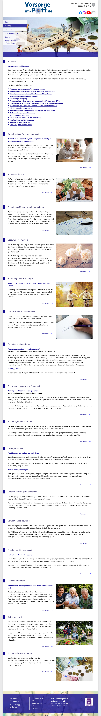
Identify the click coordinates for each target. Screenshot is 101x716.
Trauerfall (8, 29)
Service (7, 37)
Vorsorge (8, 26)
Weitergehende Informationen (10, 42)
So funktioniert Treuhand (19, 115)
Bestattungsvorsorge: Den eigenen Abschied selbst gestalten (33, 106)
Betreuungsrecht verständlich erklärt (24, 96)
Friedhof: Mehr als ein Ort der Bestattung (25, 118)
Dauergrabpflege (15, 448)
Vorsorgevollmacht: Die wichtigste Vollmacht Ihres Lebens (32, 91)
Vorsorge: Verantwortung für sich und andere (27, 89)
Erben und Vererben (16, 580)
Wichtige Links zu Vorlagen (20, 653)
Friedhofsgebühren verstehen (21, 108)
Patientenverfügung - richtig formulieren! (26, 207)
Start (6, 22)
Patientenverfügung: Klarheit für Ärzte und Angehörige (31, 94)
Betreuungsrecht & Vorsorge (20, 278)
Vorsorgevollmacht (16, 174)
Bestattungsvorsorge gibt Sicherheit (24, 386)
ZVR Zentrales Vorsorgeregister (22, 311)
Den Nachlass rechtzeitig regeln (22, 120)
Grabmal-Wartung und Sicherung (22, 113)
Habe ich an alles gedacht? (20, 122)
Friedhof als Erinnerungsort (20, 550)
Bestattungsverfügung (18, 99)
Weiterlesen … (84, 167)
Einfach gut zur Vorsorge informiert (23, 134)
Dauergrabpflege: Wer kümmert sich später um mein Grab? (33, 110)
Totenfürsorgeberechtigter (19, 344)
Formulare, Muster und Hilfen (21, 125)
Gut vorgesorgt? (15, 617)
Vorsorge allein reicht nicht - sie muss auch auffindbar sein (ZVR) (35, 101)
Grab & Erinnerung (11, 33)
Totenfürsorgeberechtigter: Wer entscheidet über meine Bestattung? (37, 103)
